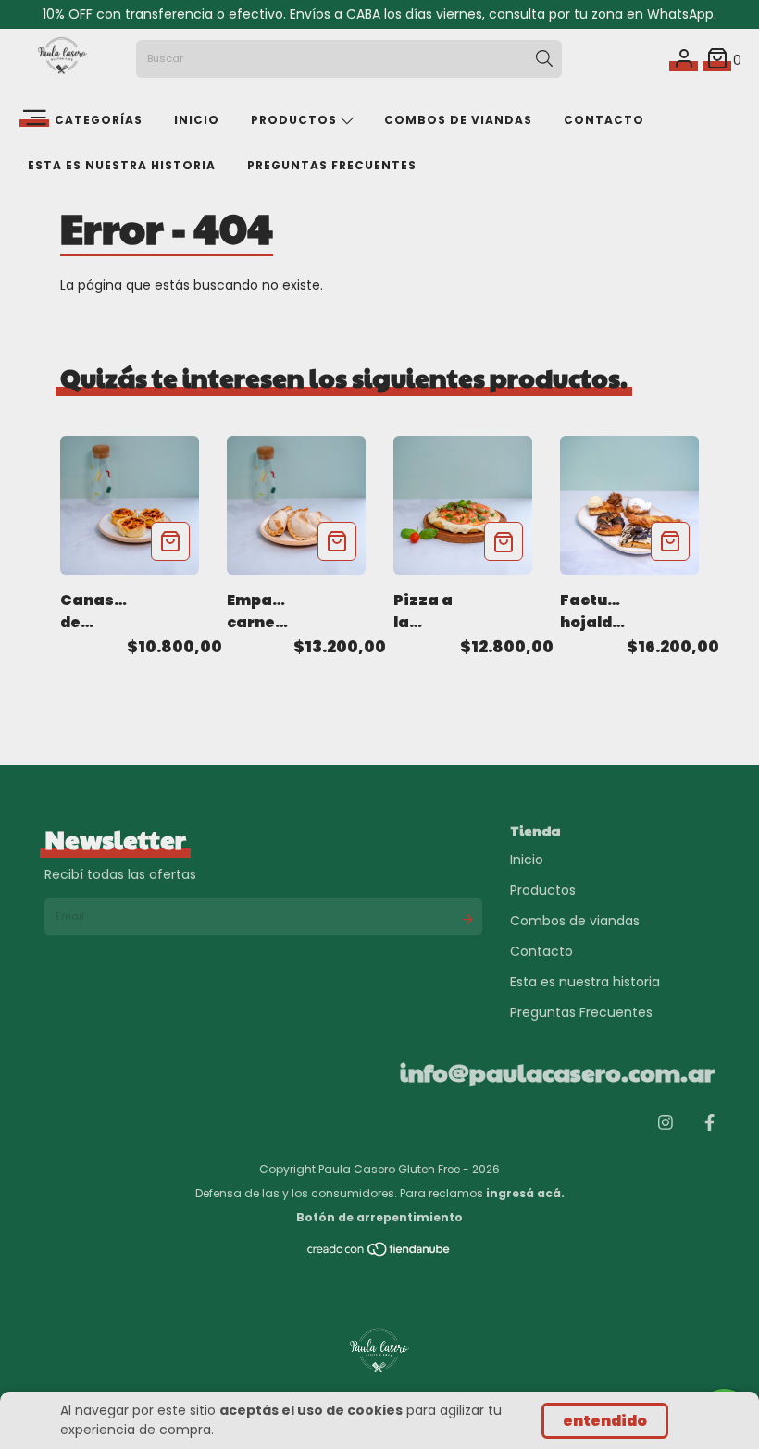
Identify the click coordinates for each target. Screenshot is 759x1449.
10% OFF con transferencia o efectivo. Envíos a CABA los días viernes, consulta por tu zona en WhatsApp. (379, 14)
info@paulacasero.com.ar (557, 1071)
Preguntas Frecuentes (332, 165)
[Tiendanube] (379, 1253)
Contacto (604, 120)
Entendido (605, 1420)
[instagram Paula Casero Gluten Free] (665, 1122)
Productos (296, 120)
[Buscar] (544, 59)
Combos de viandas (458, 120)
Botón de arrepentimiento (379, 1217)
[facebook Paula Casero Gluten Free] (709, 1122)
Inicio (196, 120)
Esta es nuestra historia (122, 165)
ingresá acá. (525, 1193)
